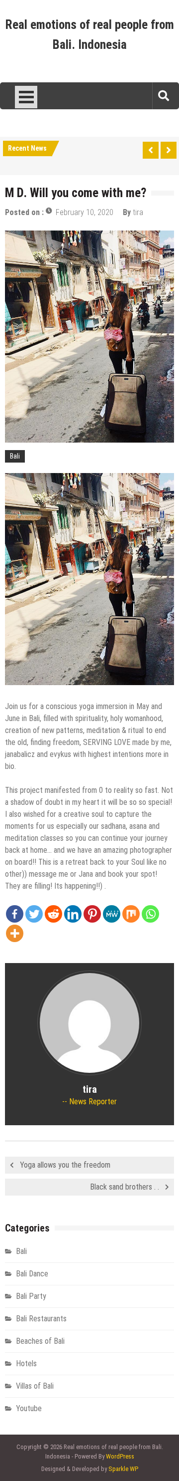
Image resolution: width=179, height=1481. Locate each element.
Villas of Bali (35, 1386)
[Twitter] (34, 914)
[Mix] (131, 914)
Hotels (26, 1363)
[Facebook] (14, 914)
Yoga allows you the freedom (65, 1165)
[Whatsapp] (150, 914)
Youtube (29, 1408)
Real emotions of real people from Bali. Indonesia (89, 34)
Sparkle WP (123, 1469)
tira (138, 212)
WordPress (120, 1456)
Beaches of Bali (40, 1341)
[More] (14, 933)
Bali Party (31, 1296)
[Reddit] (53, 914)
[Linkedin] (73, 914)
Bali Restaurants (41, 1318)
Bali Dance (32, 1273)
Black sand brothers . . (124, 1187)
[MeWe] (111, 914)
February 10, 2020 (84, 212)
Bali (15, 456)
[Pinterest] (92, 914)
